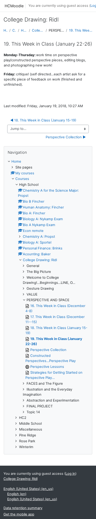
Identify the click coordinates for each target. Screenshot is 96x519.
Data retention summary (22, 508)
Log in (70, 473)
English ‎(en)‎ (16, 494)
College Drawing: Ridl (38, 30)
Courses (14, 30)
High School (24, 30)
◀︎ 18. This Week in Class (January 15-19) (43, 120)
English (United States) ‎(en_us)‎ (28, 489)
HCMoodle (14, 6)
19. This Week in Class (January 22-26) (81, 30)
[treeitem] (48, 304)
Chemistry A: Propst (39, 236)
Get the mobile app (18, 514)
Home (5, 30)
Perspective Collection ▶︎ (66, 137)
